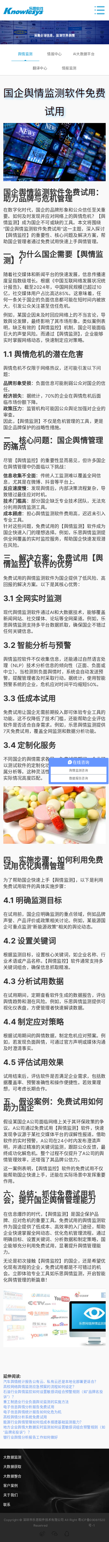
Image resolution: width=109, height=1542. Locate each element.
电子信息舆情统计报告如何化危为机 (32, 1412)
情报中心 (54, 54)
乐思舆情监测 (87, 532)
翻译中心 (40, 68)
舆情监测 (25, 54)
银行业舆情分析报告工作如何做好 (30, 1437)
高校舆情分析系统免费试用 (25, 1417)
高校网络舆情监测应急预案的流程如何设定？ (39, 1386)
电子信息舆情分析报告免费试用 (28, 1407)
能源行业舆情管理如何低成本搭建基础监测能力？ (43, 1422)
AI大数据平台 (84, 54)
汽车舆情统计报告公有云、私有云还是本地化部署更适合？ (50, 1381)
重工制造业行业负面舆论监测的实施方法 (36, 1402)
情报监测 (69, 68)
